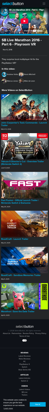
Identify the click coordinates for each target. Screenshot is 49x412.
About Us (6, 333)
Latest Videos (24, 389)
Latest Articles (24, 378)
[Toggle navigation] (44, 3)
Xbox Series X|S (24, 370)
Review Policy (28, 333)
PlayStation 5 (24, 364)
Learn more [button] (8, 408)
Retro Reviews (24, 359)
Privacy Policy (40, 333)
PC (24, 361)
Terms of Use (24, 336)
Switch (24, 367)
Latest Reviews (25, 356)
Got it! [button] (37, 404)
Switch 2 (24, 381)
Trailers (24, 395)
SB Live (24, 392)
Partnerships (16, 333)
